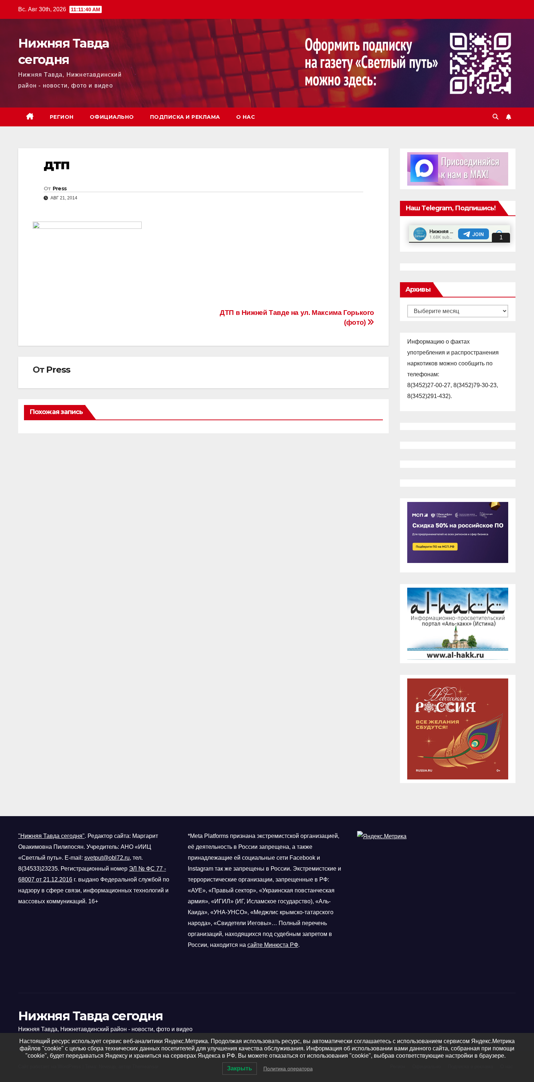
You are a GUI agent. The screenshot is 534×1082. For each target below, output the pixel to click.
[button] (495, 117)
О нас (245, 117)
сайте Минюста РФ (272, 945)
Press (60, 188)
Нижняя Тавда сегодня (90, 1016)
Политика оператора (288, 1068)
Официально (112, 117)
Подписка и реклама (185, 117)
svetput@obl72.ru (107, 858)
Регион (62, 117)
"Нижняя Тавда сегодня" (51, 836)
